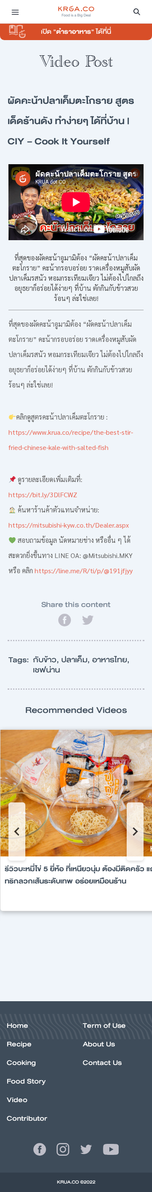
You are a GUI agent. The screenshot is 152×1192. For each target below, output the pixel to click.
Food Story (26, 1081)
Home (17, 1025)
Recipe (19, 1044)
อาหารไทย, (111, 659)
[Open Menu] (15, 11)
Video (17, 1100)
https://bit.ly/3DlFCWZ (42, 494)
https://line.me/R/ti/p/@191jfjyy (84, 570)
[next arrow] (135, 831)
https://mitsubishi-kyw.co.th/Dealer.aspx (68, 524)
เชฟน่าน (46, 670)
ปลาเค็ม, (76, 659)
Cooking (21, 1063)
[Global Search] (136, 11)
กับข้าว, (47, 659)
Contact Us (102, 1063)
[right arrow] (16, 831)
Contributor (27, 1118)
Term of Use (104, 1025)
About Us (99, 1044)
